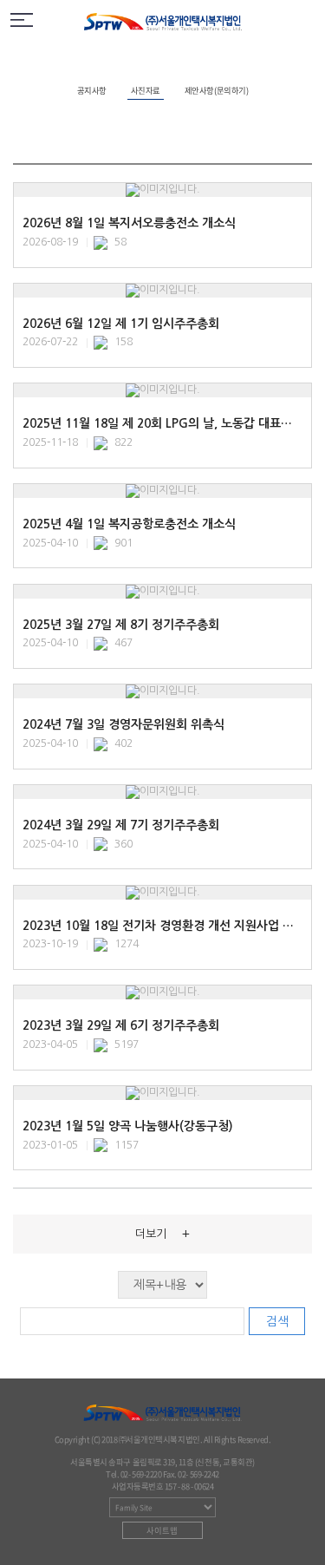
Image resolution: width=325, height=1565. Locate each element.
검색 (277, 1321)
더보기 (162, 1234)
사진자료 (145, 90)
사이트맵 (162, 1530)
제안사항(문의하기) (216, 90)
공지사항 (92, 90)
